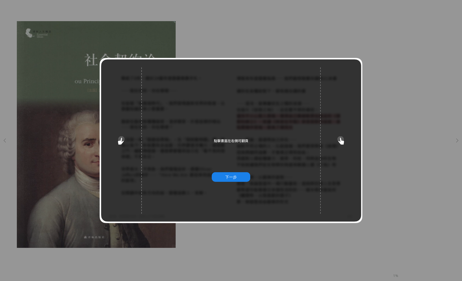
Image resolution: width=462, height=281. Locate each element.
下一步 (231, 177)
